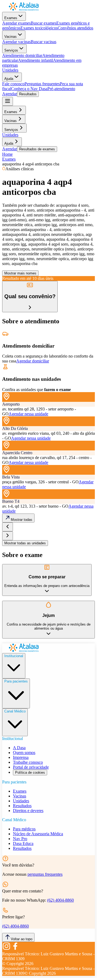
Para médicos (24, 829)
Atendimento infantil (35, 60)
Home (7, 154)
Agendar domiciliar (32, 361)
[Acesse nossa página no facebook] (15, 949)
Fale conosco (13, 84)
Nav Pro (20, 838)
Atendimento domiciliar (22, 55)
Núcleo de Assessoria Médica (38, 833)
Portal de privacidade (31, 767)
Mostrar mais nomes (20, 273)
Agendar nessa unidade (28, 414)
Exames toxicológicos (39, 28)
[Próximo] (7, 535)
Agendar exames (16, 23)
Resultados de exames (37, 149)
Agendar (9, 93)
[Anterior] (7, 526)
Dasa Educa (23, 843)
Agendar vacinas (16, 41)
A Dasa (19, 747)
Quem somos (24, 752)
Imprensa (21, 757)
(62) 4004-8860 (60, 900)
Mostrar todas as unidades (25, 543)
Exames (10, 18)
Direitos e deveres (28, 810)
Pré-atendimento (61, 88)
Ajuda (8, 79)
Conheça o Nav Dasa (29, 88)
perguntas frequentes (45, 874)
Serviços (11, 50)
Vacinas (10, 37)
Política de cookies (30, 772)
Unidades (10, 70)
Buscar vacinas (43, 41)
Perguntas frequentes (42, 84)
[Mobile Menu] (7, 101)
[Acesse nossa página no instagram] (6, 949)
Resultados (28, 94)
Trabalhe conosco (28, 762)
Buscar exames (43, 23)
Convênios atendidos (75, 28)
